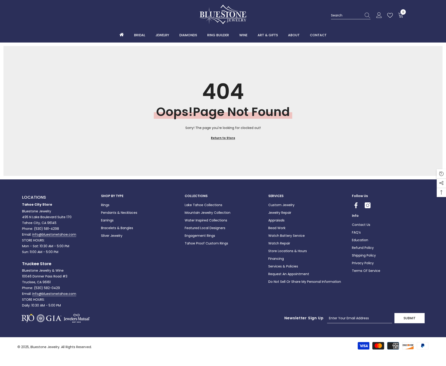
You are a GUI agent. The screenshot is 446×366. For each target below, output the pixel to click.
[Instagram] (368, 205)
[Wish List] (391, 15)
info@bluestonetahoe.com (54, 234)
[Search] (351, 15)
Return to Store (223, 138)
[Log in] (379, 15)
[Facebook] (356, 205)
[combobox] (346, 15)
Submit (409, 318)
